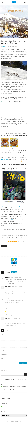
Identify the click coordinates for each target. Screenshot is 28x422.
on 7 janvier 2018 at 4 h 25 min (16, 298)
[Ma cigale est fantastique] (14, 2)
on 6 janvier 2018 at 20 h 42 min (16, 286)
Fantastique (11, 246)
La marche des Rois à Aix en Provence (11, 220)
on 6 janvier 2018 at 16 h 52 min (15, 277)
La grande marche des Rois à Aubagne (11, 206)
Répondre (23, 277)
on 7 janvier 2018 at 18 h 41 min (16, 318)
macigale (4, 46)
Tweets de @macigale (6, 398)
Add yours (14, 272)
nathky (7, 277)
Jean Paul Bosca (5, 159)
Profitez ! (3, 247)
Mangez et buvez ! (19, 246)
